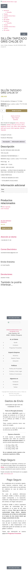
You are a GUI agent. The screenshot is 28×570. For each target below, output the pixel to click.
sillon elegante (22, 126)
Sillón (15, 126)
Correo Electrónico (9, 249)
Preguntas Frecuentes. (14, 533)
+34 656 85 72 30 (14, 331)
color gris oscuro (16, 124)
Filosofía (9, 12)
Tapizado (3, 130)
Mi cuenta (6, 19)
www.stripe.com (8, 473)
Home (8, 126)
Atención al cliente (8, 237)
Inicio (2, 45)
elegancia (3, 126)
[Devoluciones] (2, 270)
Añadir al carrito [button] (6, 228)
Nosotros (6, 10)
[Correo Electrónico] (2, 245)
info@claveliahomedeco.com (14, 329)
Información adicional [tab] (18, 141)
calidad (8, 124)
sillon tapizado (15, 128)
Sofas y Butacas (8, 45)
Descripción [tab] (6, 141)
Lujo (12, 126)
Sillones (22, 128)
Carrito (6, 17)
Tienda (6, 14)
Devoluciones (6, 274)
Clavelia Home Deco (9, 16)
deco (23, 124)
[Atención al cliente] (2, 233)
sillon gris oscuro (5, 128)
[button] (3, 138)
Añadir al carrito (16, 110)
